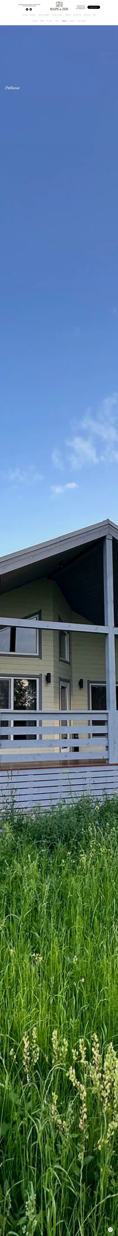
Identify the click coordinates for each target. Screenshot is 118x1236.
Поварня (33, 15)
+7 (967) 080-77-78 (80, 6)
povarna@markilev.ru (80, 8)
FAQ (94, 15)
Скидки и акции (57, 15)
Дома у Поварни (43, 15)
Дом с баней (81, 21)
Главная (24, 15)
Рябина (64, 21)
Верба (42, 21)
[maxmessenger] (30, 10)
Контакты (87, 15)
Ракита (49, 21)
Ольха (57, 21)
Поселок (67, 15)
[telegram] (27, 10)
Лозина (34, 21)
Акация (72, 21)
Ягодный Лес (77, 15)
